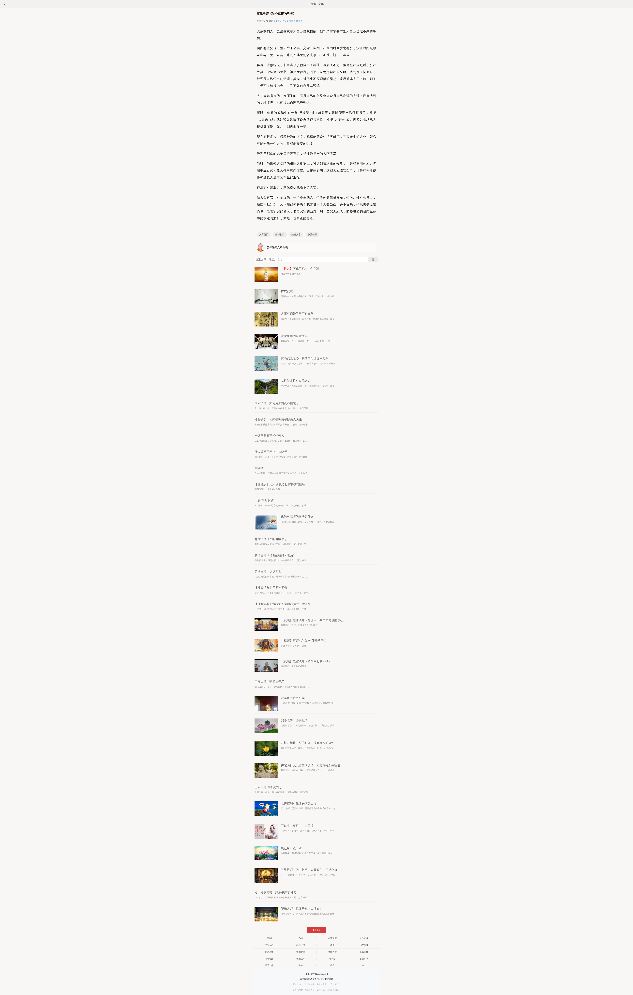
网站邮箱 (329, 979)
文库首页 (263, 234)
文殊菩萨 (332, 952)
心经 (301, 938)
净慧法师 (332, 938)
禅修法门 (300, 945)
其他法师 (364, 938)
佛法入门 (269, 945)
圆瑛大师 (269, 965)
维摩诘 (269, 938)
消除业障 (300, 952)
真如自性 (364, 952)
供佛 (301, 965)
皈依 (332, 965)
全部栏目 (280, 234)
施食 (332, 945)
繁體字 (279, 21)
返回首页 (304, 979)
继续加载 (316, 930)
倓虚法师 (300, 959)
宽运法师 (269, 952)
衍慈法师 (364, 945)
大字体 (285, 21)
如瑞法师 (269, 959)
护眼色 (292, 21)
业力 (364, 965)
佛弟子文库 (317, 3)
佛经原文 (321, 979)
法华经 (332, 959)
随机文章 (296, 234)
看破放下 (364, 959)
